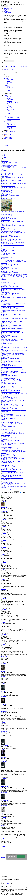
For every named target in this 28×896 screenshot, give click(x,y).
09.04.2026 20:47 (5, 842)
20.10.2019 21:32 (5, 672)
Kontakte (12, 892)
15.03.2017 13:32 (5, 602)
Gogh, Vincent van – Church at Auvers (10, 193)
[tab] (5, 154)
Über (8, 892)
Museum (6, 75)
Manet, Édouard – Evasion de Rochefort (10, 229)
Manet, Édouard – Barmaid (7, 421)
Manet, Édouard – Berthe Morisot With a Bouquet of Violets (14, 277)
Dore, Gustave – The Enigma (8, 418)
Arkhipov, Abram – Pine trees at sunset (10, 480)
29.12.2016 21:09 (5, 566)
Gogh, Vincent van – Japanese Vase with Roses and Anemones (13, 310)
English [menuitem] (10, 66)
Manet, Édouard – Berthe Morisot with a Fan (12, 387)
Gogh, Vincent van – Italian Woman (9, 437)
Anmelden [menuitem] (6, 69)
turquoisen (3, 671)
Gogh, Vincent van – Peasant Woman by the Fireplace (14, 274)
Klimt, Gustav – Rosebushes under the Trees (11, 367)
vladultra (3, 691)
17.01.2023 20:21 (5, 814)
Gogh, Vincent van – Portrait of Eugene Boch (12, 361)
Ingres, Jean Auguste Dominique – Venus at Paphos (13, 369)
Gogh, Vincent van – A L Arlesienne (10, 293)
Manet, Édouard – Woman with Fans (10, 286)
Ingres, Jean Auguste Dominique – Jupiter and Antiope (12, 222)
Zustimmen (21, 856)
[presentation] (15, 158)
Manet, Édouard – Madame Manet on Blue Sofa (12, 385)
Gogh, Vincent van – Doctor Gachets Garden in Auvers (12, 424)
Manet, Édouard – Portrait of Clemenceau (11, 390)
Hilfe (2, 892)
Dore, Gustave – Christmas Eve (8, 378)
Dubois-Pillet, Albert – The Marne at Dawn (11, 464)
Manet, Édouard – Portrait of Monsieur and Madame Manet (13, 290)
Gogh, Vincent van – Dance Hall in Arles (11, 215)
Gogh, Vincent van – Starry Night (9, 162)
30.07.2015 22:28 (5, 544)
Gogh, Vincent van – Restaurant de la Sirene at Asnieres (12, 212)
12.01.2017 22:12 (5, 573)
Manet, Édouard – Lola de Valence (9, 336)
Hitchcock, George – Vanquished (9, 397)
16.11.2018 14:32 (5, 661)
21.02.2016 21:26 (5, 558)
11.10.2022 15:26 (5, 758)
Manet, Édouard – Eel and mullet (9, 268)
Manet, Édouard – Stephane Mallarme (10, 358)
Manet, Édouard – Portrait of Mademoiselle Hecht (13, 458)
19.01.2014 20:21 (5, 530)
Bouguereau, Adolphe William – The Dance (11, 375)
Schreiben (16, 492)
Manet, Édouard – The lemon (8, 271)
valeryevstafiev (4, 704)
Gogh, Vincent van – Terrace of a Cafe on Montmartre (14, 342)
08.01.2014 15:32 (5, 523)
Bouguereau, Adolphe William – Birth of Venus (12, 177)
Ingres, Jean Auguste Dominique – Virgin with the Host (13, 345)
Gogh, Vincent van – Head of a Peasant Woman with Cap (14, 394)
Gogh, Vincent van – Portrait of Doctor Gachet (12, 245)
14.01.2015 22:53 (5, 537)
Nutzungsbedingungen (18, 893)
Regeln (11, 893)
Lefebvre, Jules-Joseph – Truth (8, 247)
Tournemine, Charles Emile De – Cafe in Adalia (12, 443)
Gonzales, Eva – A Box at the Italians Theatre (12, 472)
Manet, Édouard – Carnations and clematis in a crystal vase (14, 184)
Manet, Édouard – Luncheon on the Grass (11, 180)
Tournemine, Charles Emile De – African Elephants (13, 446)
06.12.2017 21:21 (5, 639)
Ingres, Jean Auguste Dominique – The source (12, 239)
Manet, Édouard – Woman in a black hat (10, 258)
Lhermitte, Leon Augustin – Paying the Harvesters (13, 415)
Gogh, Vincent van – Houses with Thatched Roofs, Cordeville (13, 452)
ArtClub (8, 92)
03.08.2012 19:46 (5, 508)
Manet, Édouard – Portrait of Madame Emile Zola (13, 455)
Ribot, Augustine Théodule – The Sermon (11, 475)
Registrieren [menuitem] (12, 69)
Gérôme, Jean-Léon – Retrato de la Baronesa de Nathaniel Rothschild (12, 355)
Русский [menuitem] (6, 66)
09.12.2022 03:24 (5, 787)
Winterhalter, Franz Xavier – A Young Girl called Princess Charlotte (13, 401)
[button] (8, 8)
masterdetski (4, 507)
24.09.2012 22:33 (5, 515)
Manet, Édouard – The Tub (7, 250)
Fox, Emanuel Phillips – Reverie (9, 489)
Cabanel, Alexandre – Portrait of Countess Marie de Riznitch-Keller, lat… (13, 406)
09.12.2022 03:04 (5, 770)
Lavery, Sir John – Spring (7, 317)
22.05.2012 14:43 (5, 498)
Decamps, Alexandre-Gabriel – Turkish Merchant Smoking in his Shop (13, 434)
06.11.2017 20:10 (5, 626)
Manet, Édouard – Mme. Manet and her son (11, 325)
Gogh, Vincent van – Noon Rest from (10, 253)
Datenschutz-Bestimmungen (8, 894)
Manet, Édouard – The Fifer (7, 190)
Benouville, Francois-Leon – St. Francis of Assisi (13, 483)
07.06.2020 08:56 (5, 705)
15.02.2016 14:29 (5, 551)
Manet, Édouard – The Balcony (8, 198)
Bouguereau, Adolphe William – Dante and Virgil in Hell (13, 168)
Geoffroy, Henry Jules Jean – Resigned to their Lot (13, 486)
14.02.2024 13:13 (5, 830)
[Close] (16, 72)
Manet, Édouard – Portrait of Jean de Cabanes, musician (12, 381)
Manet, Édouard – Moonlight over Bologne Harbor (13, 372)
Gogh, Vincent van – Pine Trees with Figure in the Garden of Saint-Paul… (13, 322)
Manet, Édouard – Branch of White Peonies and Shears (12, 333)
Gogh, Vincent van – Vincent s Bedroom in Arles (13, 187)
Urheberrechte (18, 894)
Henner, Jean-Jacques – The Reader (9, 430)
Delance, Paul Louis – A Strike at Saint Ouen (12, 466)
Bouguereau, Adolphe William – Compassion (12, 256)
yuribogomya (4, 745)
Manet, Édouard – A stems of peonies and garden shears (13, 233)
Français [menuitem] (19, 66)
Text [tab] (5, 157)
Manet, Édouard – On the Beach (9, 218)
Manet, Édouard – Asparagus (8, 301)
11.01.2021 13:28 (5, 715)
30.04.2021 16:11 (5, 727)
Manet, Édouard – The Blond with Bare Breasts (12, 242)
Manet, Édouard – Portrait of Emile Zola (10, 236)
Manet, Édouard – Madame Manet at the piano (12, 428)
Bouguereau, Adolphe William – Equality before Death (12, 226)
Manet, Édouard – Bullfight (7, 281)
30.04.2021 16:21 (5, 735)
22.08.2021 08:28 (5, 747)
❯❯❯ (6, 500)
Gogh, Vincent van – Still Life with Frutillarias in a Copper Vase (13, 262)
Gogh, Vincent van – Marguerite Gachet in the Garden (14, 265)
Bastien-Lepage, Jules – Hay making (10, 412)
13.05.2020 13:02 (5, 681)
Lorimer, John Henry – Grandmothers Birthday (12, 478)
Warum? (20, 851)
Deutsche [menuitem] (23, 66)
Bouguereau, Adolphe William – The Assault (12, 339)
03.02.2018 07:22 (5, 648)
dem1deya (3, 757)
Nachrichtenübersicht (9, 60)
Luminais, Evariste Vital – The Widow (10, 440)
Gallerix (7, 883)
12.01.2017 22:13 (5, 593)
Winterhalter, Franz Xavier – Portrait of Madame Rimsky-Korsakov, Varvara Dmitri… (12, 306)
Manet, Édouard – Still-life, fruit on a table (11, 314)
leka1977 (3, 813)
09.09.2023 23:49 (5, 821)
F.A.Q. (5, 892)
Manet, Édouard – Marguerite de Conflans (11, 469)
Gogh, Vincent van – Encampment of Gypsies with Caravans (13, 329)
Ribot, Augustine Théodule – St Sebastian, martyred (13, 461)
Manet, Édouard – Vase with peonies (10, 195)
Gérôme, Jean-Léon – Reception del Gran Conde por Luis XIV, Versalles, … (14, 351)
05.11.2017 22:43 (5, 614)
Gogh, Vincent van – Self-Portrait (9, 165)
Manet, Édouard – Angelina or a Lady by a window (13, 410)
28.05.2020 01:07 (5, 692)
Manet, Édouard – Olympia (7, 172)
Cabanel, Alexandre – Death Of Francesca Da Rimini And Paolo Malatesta (14, 298)
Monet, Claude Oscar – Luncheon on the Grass (12, 175)
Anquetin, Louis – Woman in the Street (10, 448)
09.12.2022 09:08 (5, 801)
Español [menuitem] (14, 66)
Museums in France (5, 857)
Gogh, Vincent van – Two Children (9, 283)
